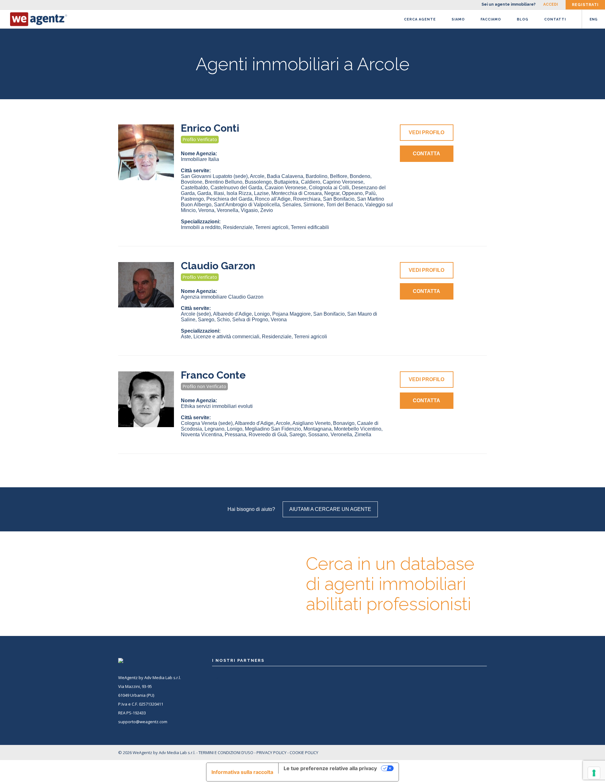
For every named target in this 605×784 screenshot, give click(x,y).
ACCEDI (550, 4)
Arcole (257, 176)
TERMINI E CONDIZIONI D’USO (226, 752)
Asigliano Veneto (311, 423)
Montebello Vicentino (357, 429)
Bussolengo (258, 182)
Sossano (318, 434)
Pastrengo (192, 199)
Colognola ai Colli (329, 187)
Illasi (219, 193)
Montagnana (317, 429)
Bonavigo (343, 423)
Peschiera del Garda (229, 199)
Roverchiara (306, 199)
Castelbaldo (194, 187)
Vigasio (249, 210)
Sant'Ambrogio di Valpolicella (247, 204)
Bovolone (191, 182)
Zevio (266, 210)
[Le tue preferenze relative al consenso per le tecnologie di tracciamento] (594, 773)
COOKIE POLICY (304, 752)
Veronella (227, 210)
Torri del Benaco (344, 204)
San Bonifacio (338, 199)
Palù (370, 193)
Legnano (214, 429)
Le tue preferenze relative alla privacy (330, 768)
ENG (593, 19)
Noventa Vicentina (201, 434)
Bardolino (316, 176)
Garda (204, 193)
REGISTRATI (585, 5)
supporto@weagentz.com (142, 721)
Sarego (206, 319)
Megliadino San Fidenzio (273, 429)
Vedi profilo (426, 132)
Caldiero (310, 182)
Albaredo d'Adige (232, 314)
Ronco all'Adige (273, 199)
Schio (223, 319)
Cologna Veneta (207, 423)
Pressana (235, 434)
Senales (291, 204)
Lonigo (262, 314)
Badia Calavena (285, 176)
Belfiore (338, 176)
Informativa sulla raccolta (242, 772)
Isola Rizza (239, 193)
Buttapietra (286, 182)
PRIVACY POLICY (271, 752)
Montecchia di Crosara (296, 193)
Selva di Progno (250, 319)
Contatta (426, 153)
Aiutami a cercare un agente (330, 509)
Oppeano (352, 193)
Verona (206, 210)
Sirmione (313, 204)
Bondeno (360, 176)
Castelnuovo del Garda (236, 187)
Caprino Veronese (343, 182)
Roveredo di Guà (268, 434)
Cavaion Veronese (285, 187)
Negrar (331, 193)
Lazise (261, 193)
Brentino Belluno (223, 182)
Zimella (362, 434)
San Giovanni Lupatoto (214, 176)
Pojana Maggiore (291, 314)
